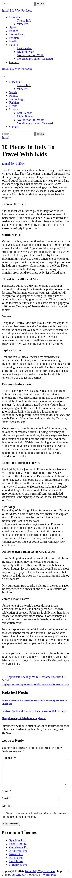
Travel (5, 137)
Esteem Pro (16, 854)
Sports (13, 27)
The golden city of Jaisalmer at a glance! (24, 718)
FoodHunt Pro (18, 843)
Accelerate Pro (18, 850)
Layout (13, 44)
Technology (16, 34)
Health (13, 41)
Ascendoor (18, 874)
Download (15, 17)
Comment (9, 757)
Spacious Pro (17, 840)
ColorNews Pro (18, 847)
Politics (13, 31)
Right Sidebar (25, 51)
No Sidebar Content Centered (35, 58)
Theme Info (24, 20)
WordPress (49, 874)
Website (6, 805)
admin (5, 163)
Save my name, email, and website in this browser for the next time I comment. (34, 815)
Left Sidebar (24, 48)
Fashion (14, 37)
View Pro (22, 24)
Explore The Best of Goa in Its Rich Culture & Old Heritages (34, 711)
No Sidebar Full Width (30, 55)
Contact (14, 62)
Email (6, 798)
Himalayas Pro (18, 864)
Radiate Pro (16, 857)
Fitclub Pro (16, 861)
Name (6, 791)
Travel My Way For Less (17, 10)
